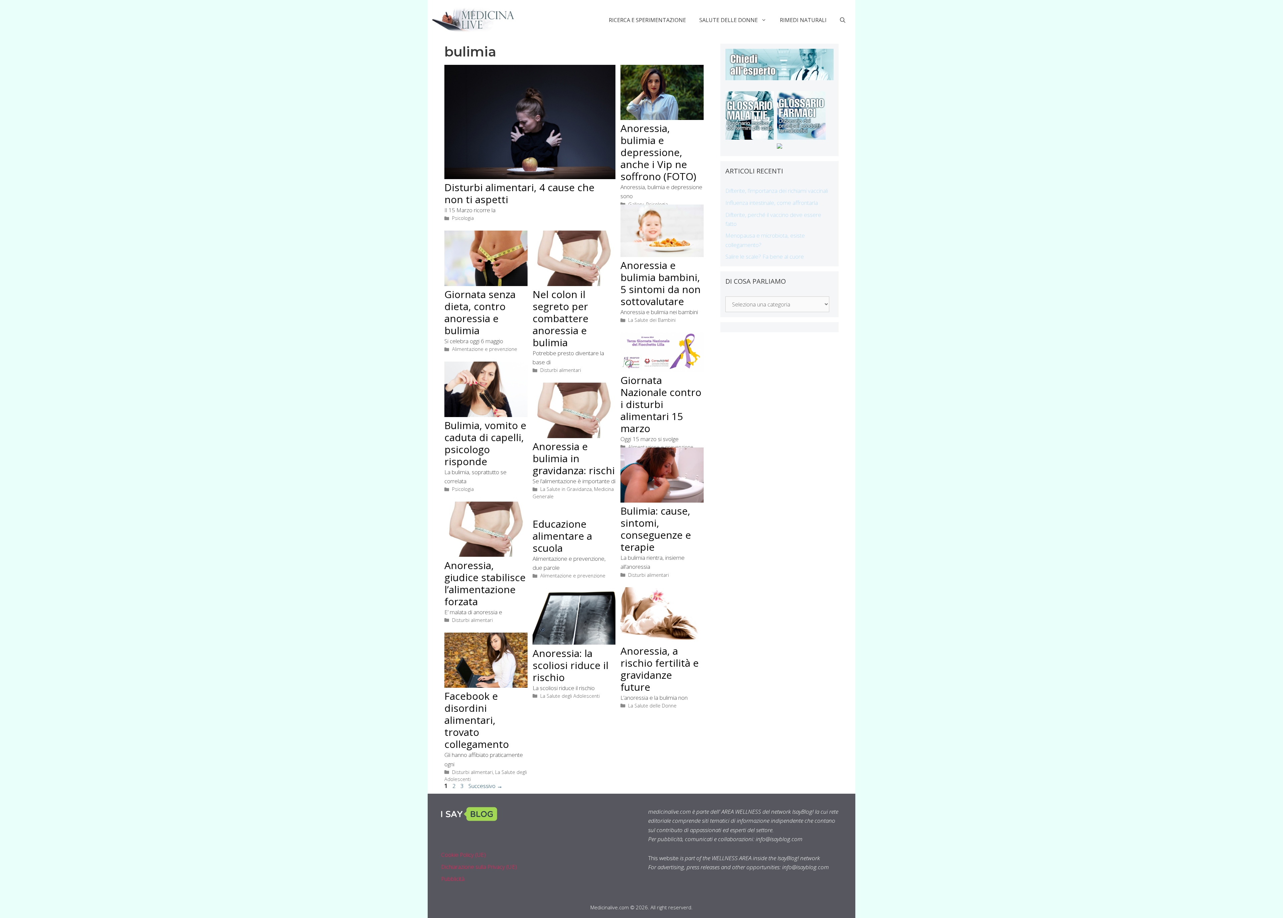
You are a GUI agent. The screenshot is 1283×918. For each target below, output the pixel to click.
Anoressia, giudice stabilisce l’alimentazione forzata (485, 583)
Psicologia (463, 218)
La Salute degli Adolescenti (570, 696)
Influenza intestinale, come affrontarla (771, 203)
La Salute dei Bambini (652, 320)
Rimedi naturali (803, 20)
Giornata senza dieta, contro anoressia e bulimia (480, 312)
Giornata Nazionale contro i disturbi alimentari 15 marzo (660, 404)
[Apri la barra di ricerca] (842, 20)
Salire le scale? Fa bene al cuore (764, 256)
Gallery (636, 204)
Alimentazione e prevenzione (484, 349)
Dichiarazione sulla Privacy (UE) (479, 867)
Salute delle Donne (728, 20)
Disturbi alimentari (560, 370)
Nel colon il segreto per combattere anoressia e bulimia (560, 318)
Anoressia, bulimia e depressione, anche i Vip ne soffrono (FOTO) (658, 152)
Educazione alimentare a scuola (562, 536)
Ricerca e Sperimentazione (647, 20)
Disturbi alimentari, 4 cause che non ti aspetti (519, 193)
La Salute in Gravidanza (566, 489)
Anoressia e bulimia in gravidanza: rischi (574, 458)
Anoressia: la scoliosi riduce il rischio (570, 665)
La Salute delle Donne (652, 705)
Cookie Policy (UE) (463, 855)
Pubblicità (452, 879)
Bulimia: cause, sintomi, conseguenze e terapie (655, 529)
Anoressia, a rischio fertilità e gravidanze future (659, 669)
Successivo (485, 786)
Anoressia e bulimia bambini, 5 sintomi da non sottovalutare (660, 283)
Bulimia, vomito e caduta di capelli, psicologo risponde (485, 443)
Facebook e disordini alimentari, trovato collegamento (476, 720)
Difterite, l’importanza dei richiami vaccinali (776, 190)
